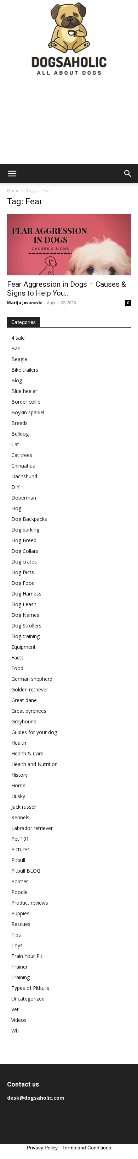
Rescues (20, 924)
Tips (16, 934)
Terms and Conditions (86, 1147)
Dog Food (23, 583)
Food (17, 668)
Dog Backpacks (29, 519)
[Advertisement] (69, 121)
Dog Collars (24, 551)
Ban (16, 348)
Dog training (25, 636)
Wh (15, 1030)
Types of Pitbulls (30, 988)
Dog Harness (26, 593)
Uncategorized (28, 998)
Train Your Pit (26, 956)
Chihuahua (23, 465)
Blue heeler (24, 391)
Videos (19, 1020)
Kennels (20, 817)
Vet (15, 1009)
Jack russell (23, 806)
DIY (15, 487)
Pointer (19, 881)
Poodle (19, 892)
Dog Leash (23, 604)
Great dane (24, 700)
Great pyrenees (28, 710)
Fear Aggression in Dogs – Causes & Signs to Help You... (66, 288)
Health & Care (27, 753)
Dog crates (24, 561)
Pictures (20, 849)
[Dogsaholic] (69, 39)
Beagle (19, 359)
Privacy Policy (42, 1147)
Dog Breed (23, 540)
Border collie (25, 401)
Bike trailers (24, 369)
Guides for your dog (34, 732)
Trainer (19, 966)
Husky (18, 796)
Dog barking (25, 529)
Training (20, 977)
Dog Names (25, 614)
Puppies (20, 913)
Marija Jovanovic (24, 302)
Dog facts (22, 572)
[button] (12, 173)
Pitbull (18, 860)
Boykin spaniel (27, 412)
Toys (17, 945)
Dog (16, 508)
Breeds (19, 423)
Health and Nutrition (34, 764)
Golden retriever (29, 689)
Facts (17, 657)
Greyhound (23, 721)
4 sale (18, 337)
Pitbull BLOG (25, 870)
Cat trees (21, 455)
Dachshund (24, 476)
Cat (15, 444)
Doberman (23, 497)
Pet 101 (20, 838)
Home (13, 191)
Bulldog (20, 433)
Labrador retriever (32, 828)
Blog (16, 380)
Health (18, 742)
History (19, 774)
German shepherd (31, 678)
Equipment (23, 646)
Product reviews (29, 902)
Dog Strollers (26, 625)
